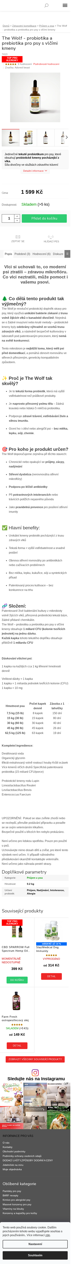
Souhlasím (35, 1255)
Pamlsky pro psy (12, 1191)
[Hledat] (46, 5)
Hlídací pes (51, 241)
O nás (6, 1142)
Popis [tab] (8, 253)
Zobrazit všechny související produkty (35, 1059)
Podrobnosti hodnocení (46, 64)
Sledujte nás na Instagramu (36, 1079)
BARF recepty (10, 1195)
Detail (51, 976)
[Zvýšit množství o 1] (17, 216)
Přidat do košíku (44, 218)
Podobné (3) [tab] (22, 253)
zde (47, 1235)
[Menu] (65, 5)
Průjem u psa (35, 877)
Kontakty (7, 1147)
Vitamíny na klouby (13, 1208)
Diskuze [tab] (58, 253)
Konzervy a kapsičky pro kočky (20, 1213)
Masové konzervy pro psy (17, 1204)
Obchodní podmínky (14, 1151)
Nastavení (35, 1244)
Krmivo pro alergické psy (16, 1199)
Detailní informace (33, 170)
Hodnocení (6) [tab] (41, 253)
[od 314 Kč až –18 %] (51, 930)
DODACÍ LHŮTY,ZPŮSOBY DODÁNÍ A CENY (28, 1160)
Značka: (17, 67)
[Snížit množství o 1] (17, 220)
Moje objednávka (12, 1169)
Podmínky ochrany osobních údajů (22, 1156)
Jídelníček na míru (13, 1165)
